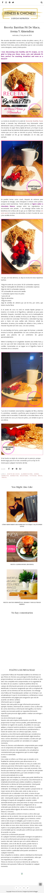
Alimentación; (27, 474)
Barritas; (5, 476)
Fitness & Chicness (17, 891)
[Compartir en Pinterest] (16, 468)
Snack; (4, 477)
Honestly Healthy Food (34, 121)
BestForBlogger (34, 891)
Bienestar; (14, 476)
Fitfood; (33, 476)
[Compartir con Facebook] (8, 468)
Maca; (40, 476)
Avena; (36, 474)
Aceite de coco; (13, 474)
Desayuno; (24, 476)
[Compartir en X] (12, 468)
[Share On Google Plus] (20, 468)
